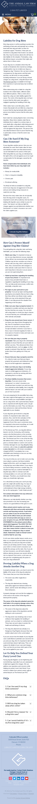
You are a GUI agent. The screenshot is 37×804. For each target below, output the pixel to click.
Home (8, 781)
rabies (25, 347)
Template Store (18, 784)
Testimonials (27, 781)
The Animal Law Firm (9, 82)
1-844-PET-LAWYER (18, 10)
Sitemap (31, 793)
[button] (18, 687)
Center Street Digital (23, 798)
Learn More (25, 783)
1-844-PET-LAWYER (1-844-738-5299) (18, 747)
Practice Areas (16, 781)
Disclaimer (13, 793)
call (28, 670)
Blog (9, 783)
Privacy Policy (22, 793)
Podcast (16, 783)
